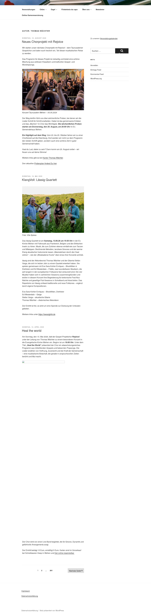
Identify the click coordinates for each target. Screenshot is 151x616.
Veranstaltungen (28, 9)
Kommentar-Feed (97, 74)
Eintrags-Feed (95, 70)
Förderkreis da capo (69, 9)
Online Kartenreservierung (32, 15)
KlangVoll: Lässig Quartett (39, 179)
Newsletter (100, 9)
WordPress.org (96, 78)
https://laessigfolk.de (46, 314)
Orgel (53, 9)
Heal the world (31, 330)
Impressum (25, 591)
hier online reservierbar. (64, 553)
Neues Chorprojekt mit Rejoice (42, 41)
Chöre (42, 9)
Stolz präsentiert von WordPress (52, 610)
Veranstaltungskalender (109, 38)
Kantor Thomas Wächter (53, 157)
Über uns (86, 9)
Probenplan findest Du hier (45, 163)
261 (52, 570)
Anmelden (94, 65)
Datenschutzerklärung (29, 596)
